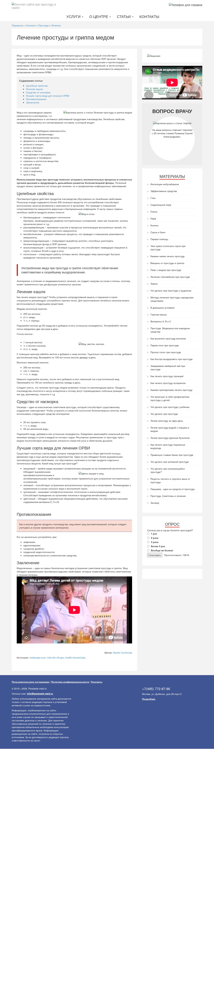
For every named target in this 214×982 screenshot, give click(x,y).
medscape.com (37, 657)
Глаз (152, 198)
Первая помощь (159, 239)
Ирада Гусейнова (122, 652)
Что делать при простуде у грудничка (170, 290)
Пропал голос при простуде (165, 352)
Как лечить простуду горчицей (166, 376)
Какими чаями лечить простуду (167, 256)
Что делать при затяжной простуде (169, 461)
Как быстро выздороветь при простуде (171, 359)
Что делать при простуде (164, 413)
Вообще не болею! (162, 550)
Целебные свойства (37, 85)
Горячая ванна (158, 314)
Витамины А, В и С (160, 321)
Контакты (149, 16)
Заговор (154, 502)
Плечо (153, 211)
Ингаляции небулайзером (164, 184)
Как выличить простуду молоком (168, 338)
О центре (99, 16)
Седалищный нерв (160, 204)
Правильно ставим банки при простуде (171, 454)
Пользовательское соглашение (30, 681)
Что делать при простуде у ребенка (169, 407)
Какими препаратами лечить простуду (171, 389)
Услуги (74, 16)
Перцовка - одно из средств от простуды (172, 489)
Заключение (32, 102)
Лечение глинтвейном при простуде (170, 276)
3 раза (154, 542)
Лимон (154, 283)
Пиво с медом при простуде (165, 270)
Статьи (124, 16)
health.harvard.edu (75, 657)
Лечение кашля (34, 89)
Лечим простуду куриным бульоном (170, 437)
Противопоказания (36, 99)
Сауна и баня (157, 232)
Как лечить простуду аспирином (168, 383)
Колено (154, 225)
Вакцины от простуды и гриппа (167, 263)
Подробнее (148, 699)
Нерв (153, 218)
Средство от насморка (38, 92)
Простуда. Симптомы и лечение (168, 496)
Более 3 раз (158, 546)
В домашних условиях (162, 307)
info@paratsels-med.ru (40, 693)
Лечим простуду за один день (166, 420)
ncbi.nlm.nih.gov (55, 657)
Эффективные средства (163, 191)
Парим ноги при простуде (164, 345)
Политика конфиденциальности (70, 681)
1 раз (154, 533)
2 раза (154, 537)
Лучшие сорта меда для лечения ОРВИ (47, 95)
